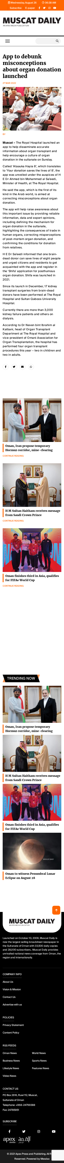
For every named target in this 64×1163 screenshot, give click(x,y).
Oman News (10, 1053)
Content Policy (11, 1032)
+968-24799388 (25, 1105)
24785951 (13, 1109)
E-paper (30, 8)
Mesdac (45, 1158)
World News (39, 1053)
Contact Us (9, 997)
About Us (8, 981)
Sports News (39, 1060)
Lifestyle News (11, 1068)
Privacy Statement (13, 1025)
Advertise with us (12, 1004)
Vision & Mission (12, 989)
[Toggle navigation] (7, 41)
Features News (40, 1068)
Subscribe (16, 8)
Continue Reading (13, 455)
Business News (11, 1060)
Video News (9, 1075)
